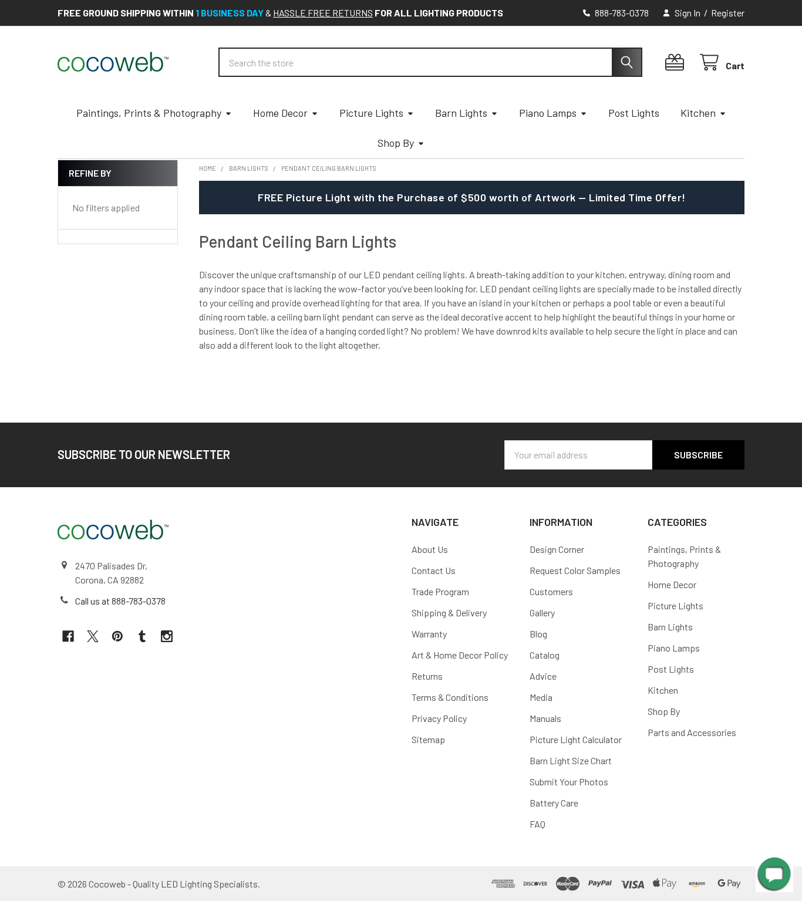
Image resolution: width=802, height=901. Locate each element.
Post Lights (633, 112)
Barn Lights (461, 112)
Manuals (545, 718)
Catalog (545, 654)
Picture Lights (371, 112)
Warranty (429, 633)
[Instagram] (166, 636)
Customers (551, 591)
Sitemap (428, 739)
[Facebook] (68, 636)
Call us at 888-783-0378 (120, 600)
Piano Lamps (548, 112)
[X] (92, 636)
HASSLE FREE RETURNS (323, 12)
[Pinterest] (117, 636)
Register (727, 12)
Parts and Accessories (692, 732)
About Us (430, 549)
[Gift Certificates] (677, 62)
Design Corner (557, 549)
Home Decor (280, 112)
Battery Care (554, 802)
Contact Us (434, 570)
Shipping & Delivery (449, 612)
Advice (543, 675)
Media (541, 697)
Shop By (396, 142)
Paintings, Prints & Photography (148, 112)
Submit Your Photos (569, 781)
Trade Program (440, 591)
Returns (427, 675)
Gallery (542, 612)
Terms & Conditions (450, 697)
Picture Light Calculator (576, 739)
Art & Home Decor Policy (460, 654)
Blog (538, 633)
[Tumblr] (142, 636)
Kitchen (698, 112)
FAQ (537, 823)
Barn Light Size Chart (571, 760)
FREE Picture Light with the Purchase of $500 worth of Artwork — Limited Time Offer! (472, 197)
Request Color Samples (575, 570)
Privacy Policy (439, 718)
